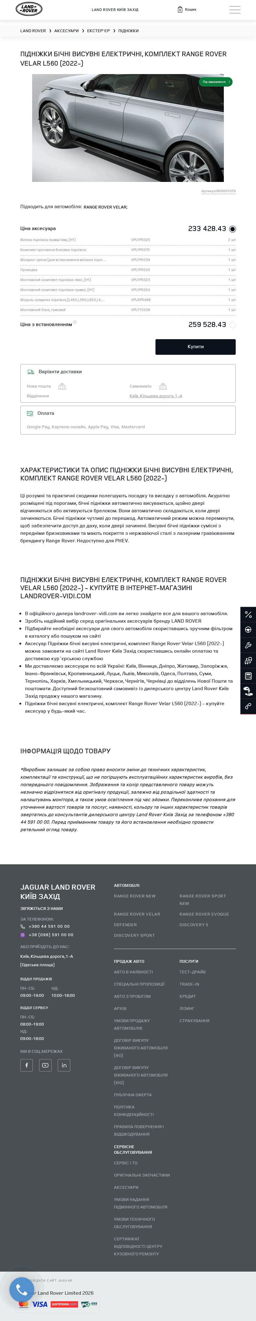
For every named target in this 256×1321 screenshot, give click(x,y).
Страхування (194, 1020)
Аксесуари (126, 1187)
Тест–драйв (193, 972)
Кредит (188, 996)
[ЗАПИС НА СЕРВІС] (248, 645)
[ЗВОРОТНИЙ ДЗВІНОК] (248, 707)
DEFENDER (125, 924)
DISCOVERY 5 (194, 924)
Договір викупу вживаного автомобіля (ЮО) (141, 1074)
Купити (196, 346)
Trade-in (189, 984)
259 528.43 (207, 324)
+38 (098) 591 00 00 (50, 934)
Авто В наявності (133, 972)
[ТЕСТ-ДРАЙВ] (248, 630)
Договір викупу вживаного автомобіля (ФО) (141, 1047)
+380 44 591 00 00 (48, 926)
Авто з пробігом (132, 996)
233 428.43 (207, 228)
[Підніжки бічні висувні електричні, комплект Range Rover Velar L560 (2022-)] (128, 128)
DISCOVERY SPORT (134, 935)
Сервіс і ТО (125, 1163)
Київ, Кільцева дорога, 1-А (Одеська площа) (46, 960)
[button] (186, 9)
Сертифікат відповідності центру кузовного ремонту (138, 1246)
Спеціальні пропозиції (139, 984)
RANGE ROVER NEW (135, 896)
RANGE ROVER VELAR (137, 914)
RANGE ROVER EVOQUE (204, 914)
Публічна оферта (133, 1094)
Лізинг (187, 1008)
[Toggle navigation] (234, 9)
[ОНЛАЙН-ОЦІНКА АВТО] (248, 661)
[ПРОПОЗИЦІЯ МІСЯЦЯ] (248, 615)
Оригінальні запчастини (142, 1175)
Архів (120, 1008)
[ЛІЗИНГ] (248, 691)
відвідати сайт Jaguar (49, 1280)
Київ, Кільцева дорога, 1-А (156, 396)
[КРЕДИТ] (248, 676)
